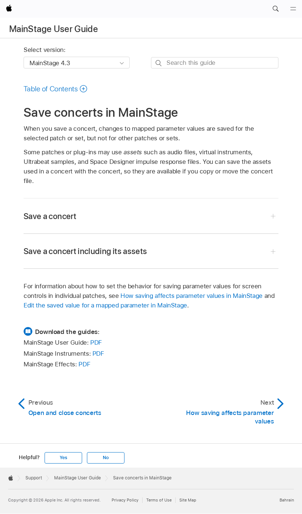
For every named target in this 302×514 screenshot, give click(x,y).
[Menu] (293, 9)
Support (33, 477)
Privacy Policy (125, 500)
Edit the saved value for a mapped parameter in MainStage (105, 305)
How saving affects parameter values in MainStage (191, 295)
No (106, 457)
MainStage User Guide (53, 29)
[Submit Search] (159, 63)
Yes (63, 457)
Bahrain (287, 500)
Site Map (187, 500)
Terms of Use (159, 500)
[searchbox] (214, 62)
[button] (275, 9)
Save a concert (50, 216)
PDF (96, 342)
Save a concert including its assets (85, 251)
